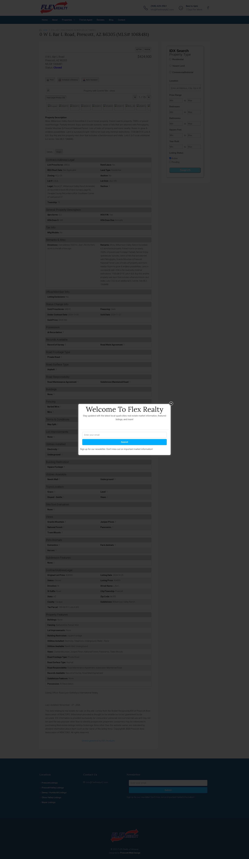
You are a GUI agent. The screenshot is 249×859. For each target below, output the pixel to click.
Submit (124, 442)
